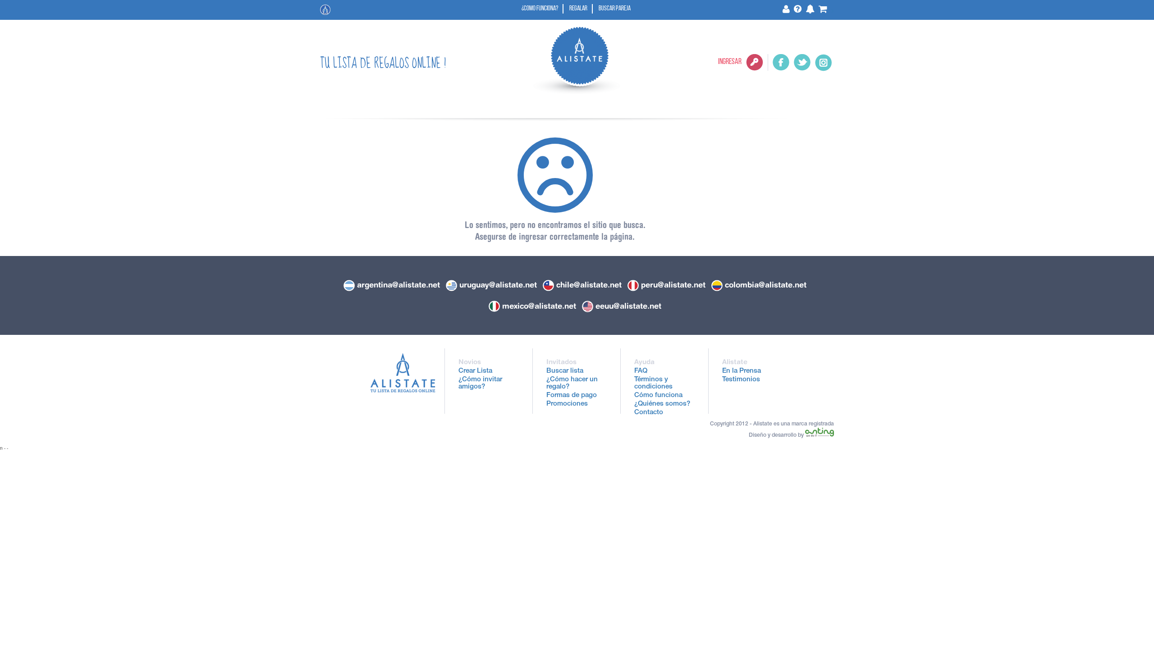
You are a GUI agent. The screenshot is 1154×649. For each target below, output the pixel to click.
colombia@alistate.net (765, 284)
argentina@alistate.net (398, 284)
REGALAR (578, 8)
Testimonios (741, 379)
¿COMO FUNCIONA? (540, 8)
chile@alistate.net (589, 284)
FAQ (640, 371)
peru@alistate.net (673, 284)
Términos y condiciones (653, 383)
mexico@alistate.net (539, 306)
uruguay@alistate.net (498, 284)
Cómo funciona (658, 395)
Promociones (567, 404)
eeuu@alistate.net (628, 306)
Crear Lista (475, 371)
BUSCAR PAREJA (615, 8)
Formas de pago (571, 395)
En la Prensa (741, 371)
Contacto (648, 412)
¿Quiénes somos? (662, 404)
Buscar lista (564, 371)
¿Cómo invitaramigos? (480, 383)
